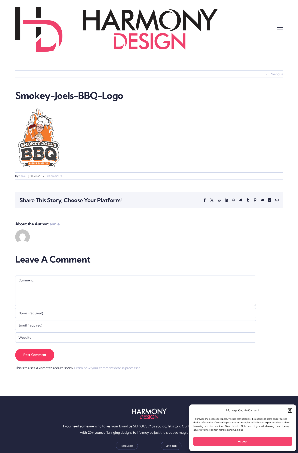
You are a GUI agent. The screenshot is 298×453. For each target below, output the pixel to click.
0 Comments (54, 175)
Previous (276, 74)
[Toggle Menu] (279, 29)
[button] (290, 410)
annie (22, 175)
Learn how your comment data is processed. (107, 368)
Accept (242, 441)
